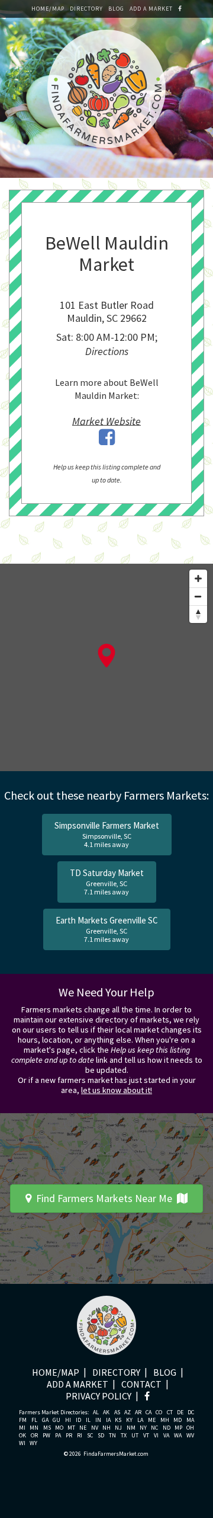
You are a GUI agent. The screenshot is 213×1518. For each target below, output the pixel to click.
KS (118, 1420)
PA (58, 1435)
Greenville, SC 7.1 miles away (107, 881)
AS (117, 1412)
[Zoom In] (198, 578)
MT (71, 1427)
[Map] (106, 667)
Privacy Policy (98, 1396)
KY (129, 1420)
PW (46, 1435)
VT (146, 1435)
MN (34, 1427)
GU (56, 1420)
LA (140, 1420)
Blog (116, 8)
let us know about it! (116, 1090)
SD (101, 1435)
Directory (86, 8)
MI (22, 1427)
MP (178, 1427)
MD (177, 1420)
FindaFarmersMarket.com (116, 1454)
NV (94, 1427)
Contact (141, 1384)
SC (90, 1435)
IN (98, 1420)
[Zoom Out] (198, 596)
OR (34, 1435)
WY (33, 1443)
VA (166, 1435)
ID (78, 1420)
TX (124, 1435)
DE (180, 1412)
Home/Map (47, 8)
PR (69, 1435)
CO (159, 1412)
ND (166, 1427)
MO (59, 1427)
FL (34, 1420)
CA (148, 1412)
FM (23, 1420)
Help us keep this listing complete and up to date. (106, 473)
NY (143, 1427)
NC (154, 1427)
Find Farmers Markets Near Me (104, 1198)
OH (190, 1427)
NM (131, 1427)
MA (190, 1420)
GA (45, 1420)
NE (82, 1427)
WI (22, 1443)
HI (68, 1420)
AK (106, 1412)
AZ (127, 1412)
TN (112, 1435)
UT (134, 1435)
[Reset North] (198, 614)
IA (108, 1420)
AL (96, 1412)
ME (152, 1420)
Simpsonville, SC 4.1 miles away (106, 834)
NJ (118, 1427)
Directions (106, 351)
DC (191, 1412)
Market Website (106, 420)
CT (170, 1412)
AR (138, 1412)
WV (190, 1435)
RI (79, 1435)
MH (164, 1420)
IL (88, 1420)
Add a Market (151, 8)
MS (47, 1427)
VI (156, 1435)
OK (22, 1435)
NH (106, 1427)
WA (178, 1435)
